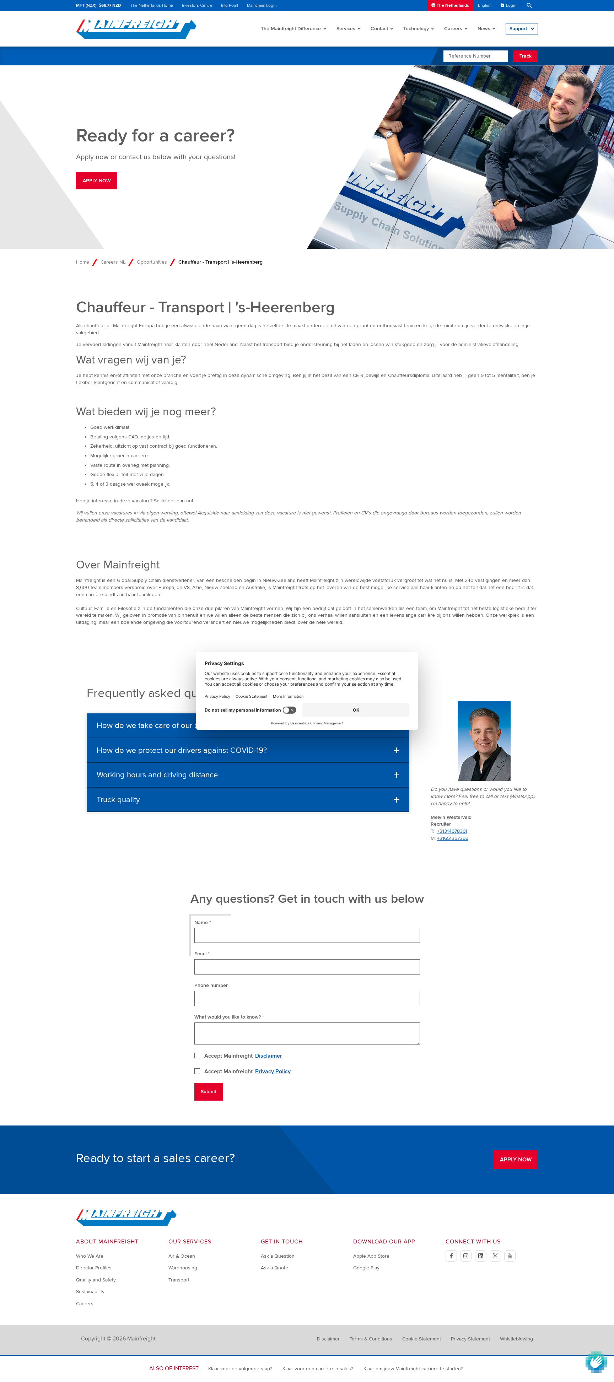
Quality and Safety (96, 1280)
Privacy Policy (273, 1071)
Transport (178, 1280)
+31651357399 (452, 838)
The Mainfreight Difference (291, 29)
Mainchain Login (261, 5)
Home (82, 262)
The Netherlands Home (151, 5)
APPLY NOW (97, 181)
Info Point (229, 5)
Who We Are (89, 1256)
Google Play (366, 1268)
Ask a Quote (274, 1268)
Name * (202, 922)
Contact (379, 29)
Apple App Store (371, 1256)
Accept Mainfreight (243, 1055)
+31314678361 (452, 831)
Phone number (211, 985)
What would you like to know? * (229, 1017)
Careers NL (113, 262)
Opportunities (152, 262)
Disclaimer (268, 1055)
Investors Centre (197, 5)
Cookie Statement (421, 1339)
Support (518, 29)
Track (525, 56)
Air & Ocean (181, 1256)
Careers (453, 29)
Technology (416, 29)
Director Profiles (94, 1268)
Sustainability (90, 1292)
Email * (202, 954)
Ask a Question (278, 1256)
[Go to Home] (126, 1224)
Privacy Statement (470, 1339)
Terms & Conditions (371, 1339)
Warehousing (182, 1268)
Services (345, 29)
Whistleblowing (516, 1339)
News (484, 29)
